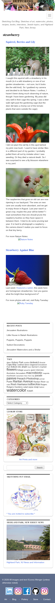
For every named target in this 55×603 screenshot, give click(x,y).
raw (47, 382)
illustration (11, 373)
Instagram (18, 589)
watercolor (16, 390)
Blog (14, 599)
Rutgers (43, 384)
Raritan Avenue (23, 381)
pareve (11, 378)
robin (8, 384)
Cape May (12, 364)
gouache (27, 370)
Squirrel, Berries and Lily (20, 42)
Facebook (27, 589)
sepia (30, 387)
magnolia (46, 373)
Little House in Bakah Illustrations (22, 335)
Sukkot (41, 387)
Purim (9, 381)
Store (35, 599)
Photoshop (32, 378)
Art (5, 599)
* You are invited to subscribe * (21, 514)
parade (38, 375)
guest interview (37, 370)
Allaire (9, 362)
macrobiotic (34, 372)
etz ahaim (22, 367)
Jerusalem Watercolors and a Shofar (23, 349)
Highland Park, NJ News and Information (25, 562)
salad (25, 387)
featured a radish (25, 288)
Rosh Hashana (19, 384)
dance (26, 365)
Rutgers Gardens (15, 387)
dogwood (34, 365)
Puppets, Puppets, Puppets (19, 340)
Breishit (42, 362)
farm (29, 367)
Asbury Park (17, 362)
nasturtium (20, 376)
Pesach (21, 378)
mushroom (11, 376)
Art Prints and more (28, 459)
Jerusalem (21, 373)
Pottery (24, 599)
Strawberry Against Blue (20, 250)
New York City (29, 376)
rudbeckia (33, 384)
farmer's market (39, 367)
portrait (41, 379)
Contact (46, 599)
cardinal (20, 365)
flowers (12, 369)
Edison (14, 366)
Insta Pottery (44, 590)
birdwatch (34, 362)
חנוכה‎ (30, 390)
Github (35, 589)
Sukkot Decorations (16, 345)
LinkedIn (9, 589)
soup (36, 387)
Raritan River (39, 381)
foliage (20, 370)
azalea (26, 363)
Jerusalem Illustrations (17, 330)
